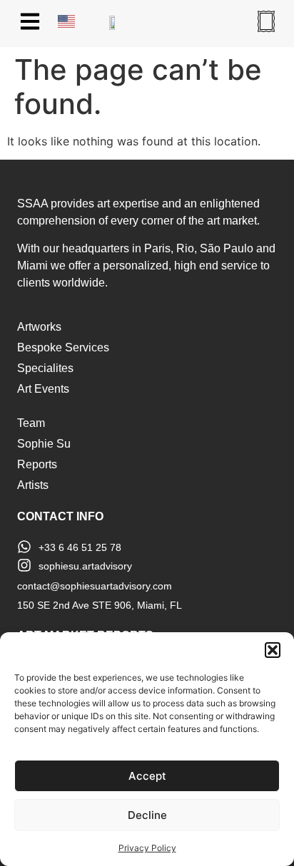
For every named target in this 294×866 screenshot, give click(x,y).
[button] (272, 650)
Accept (147, 776)
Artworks (39, 327)
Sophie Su (44, 444)
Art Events (43, 389)
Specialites (45, 368)
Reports (37, 464)
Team (31, 423)
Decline (147, 815)
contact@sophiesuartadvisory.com (94, 586)
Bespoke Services (63, 347)
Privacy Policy (147, 847)
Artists (33, 485)
